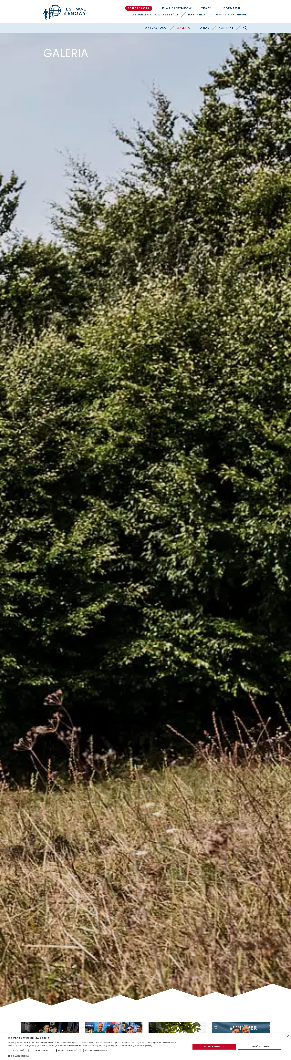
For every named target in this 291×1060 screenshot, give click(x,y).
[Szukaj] (245, 28)
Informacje (231, 8)
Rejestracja (139, 8)
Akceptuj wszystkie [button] (214, 1046)
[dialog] (145, 1046)
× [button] (287, 1036)
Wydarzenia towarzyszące (155, 14)
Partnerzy (197, 14)
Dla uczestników (177, 8)
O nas (204, 28)
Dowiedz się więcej (143, 1045)
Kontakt (226, 28)
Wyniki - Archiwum (231, 14)
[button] (97, 1056)
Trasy (206, 8)
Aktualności (156, 28)
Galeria (183, 28)
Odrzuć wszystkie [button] (259, 1046)
